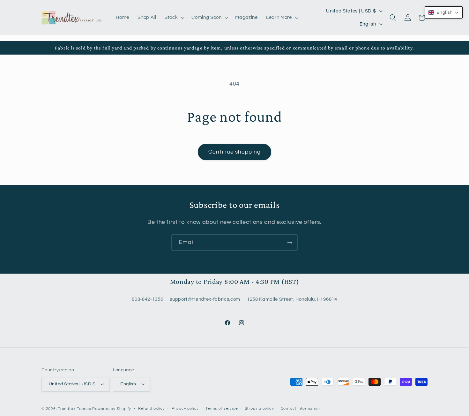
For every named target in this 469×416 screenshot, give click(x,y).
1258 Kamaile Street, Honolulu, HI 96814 (292, 299)
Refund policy (151, 408)
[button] (173, 17)
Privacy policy (185, 408)
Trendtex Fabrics (74, 409)
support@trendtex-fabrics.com (205, 299)
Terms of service (221, 408)
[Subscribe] (289, 242)
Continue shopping (234, 152)
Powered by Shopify (111, 409)
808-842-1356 (147, 299)
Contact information (300, 408)
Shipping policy (259, 408)
